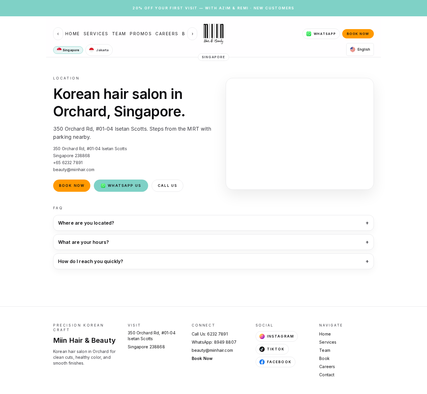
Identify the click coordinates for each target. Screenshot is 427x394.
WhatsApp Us (124, 185)
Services (96, 33)
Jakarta (102, 50)
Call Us (167, 185)
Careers (167, 33)
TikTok (276, 349)
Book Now (358, 34)
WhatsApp (325, 34)
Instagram (280, 336)
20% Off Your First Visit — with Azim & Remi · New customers (213, 8)
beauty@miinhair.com (212, 350)
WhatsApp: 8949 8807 (214, 342)
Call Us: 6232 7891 (210, 333)
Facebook (279, 362)
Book (324, 358)
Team (119, 33)
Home (72, 33)
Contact (326, 374)
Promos (141, 33)
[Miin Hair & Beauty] (213, 33)
